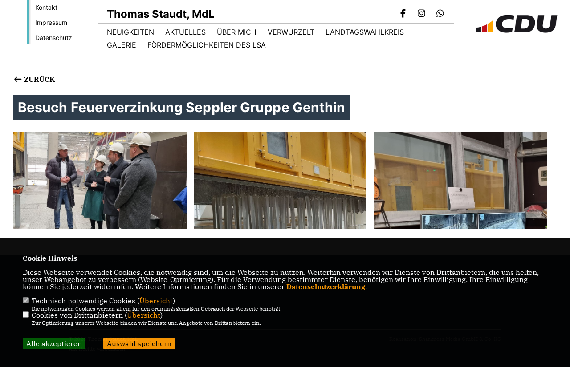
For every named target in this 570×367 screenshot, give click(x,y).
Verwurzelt (291, 32)
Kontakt (46, 7)
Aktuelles (185, 32)
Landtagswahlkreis (365, 32)
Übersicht (156, 300)
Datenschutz (53, 37)
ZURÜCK (38, 79)
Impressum (51, 22)
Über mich (236, 32)
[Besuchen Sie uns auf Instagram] (421, 14)
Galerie (121, 44)
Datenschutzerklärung (325, 286)
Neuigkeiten (130, 32)
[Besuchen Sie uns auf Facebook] (403, 14)
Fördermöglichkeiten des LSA (206, 44)
